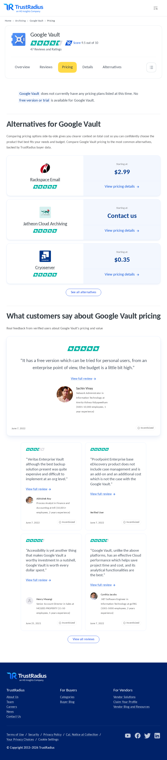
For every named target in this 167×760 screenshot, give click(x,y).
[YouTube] (128, 735)
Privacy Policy (52, 734)
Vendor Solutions (124, 697)
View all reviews (83, 639)
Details (87, 67)
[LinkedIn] (157, 735)
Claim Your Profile (125, 702)
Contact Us (14, 716)
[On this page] (151, 67)
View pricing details (120, 187)
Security (33, 734)
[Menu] (155, 8)
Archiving (20, 20)
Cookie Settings (48, 739)
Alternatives (112, 67)
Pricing (67, 67)
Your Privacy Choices (20, 739)
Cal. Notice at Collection (82, 734)
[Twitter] (147, 735)
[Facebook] (137, 735)
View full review (81, 379)
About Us (12, 697)
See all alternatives (83, 292)
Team (10, 702)
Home (8, 20)
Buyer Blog (67, 702)
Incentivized (147, 428)
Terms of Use (15, 734)
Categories (67, 697)
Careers (12, 707)
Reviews (46, 67)
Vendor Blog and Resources (131, 707)
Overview (22, 67)
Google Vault (36, 20)
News (10, 712)
